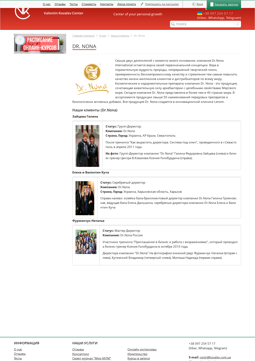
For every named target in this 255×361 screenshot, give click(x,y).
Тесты (74, 4)
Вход (200, 4)
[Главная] (22, 11)
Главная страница (83, 35)
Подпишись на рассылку (162, 4)
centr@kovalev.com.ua (215, 357)
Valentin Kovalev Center (65, 13)
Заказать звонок (226, 4)
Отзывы (60, 4)
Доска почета (126, 4)
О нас (47, 4)
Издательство (137, 354)
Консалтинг (80, 354)
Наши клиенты (120, 35)
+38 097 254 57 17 (218, 13)
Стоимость (89, 4)
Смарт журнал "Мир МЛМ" (91, 358)
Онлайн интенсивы (142, 349)
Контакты (106, 4)
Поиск (236, 24)
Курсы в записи (139, 358)
